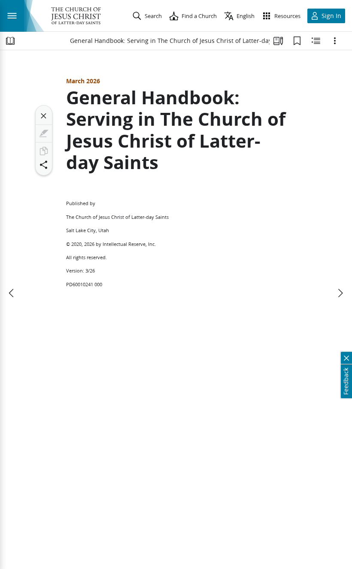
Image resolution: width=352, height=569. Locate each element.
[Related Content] (316, 40)
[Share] (44, 165)
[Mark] (44, 133)
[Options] (334, 40)
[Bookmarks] (297, 40)
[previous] (12, 293)
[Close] (44, 116)
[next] (340, 293)
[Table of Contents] (10, 41)
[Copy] (44, 151)
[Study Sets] (278, 40)
